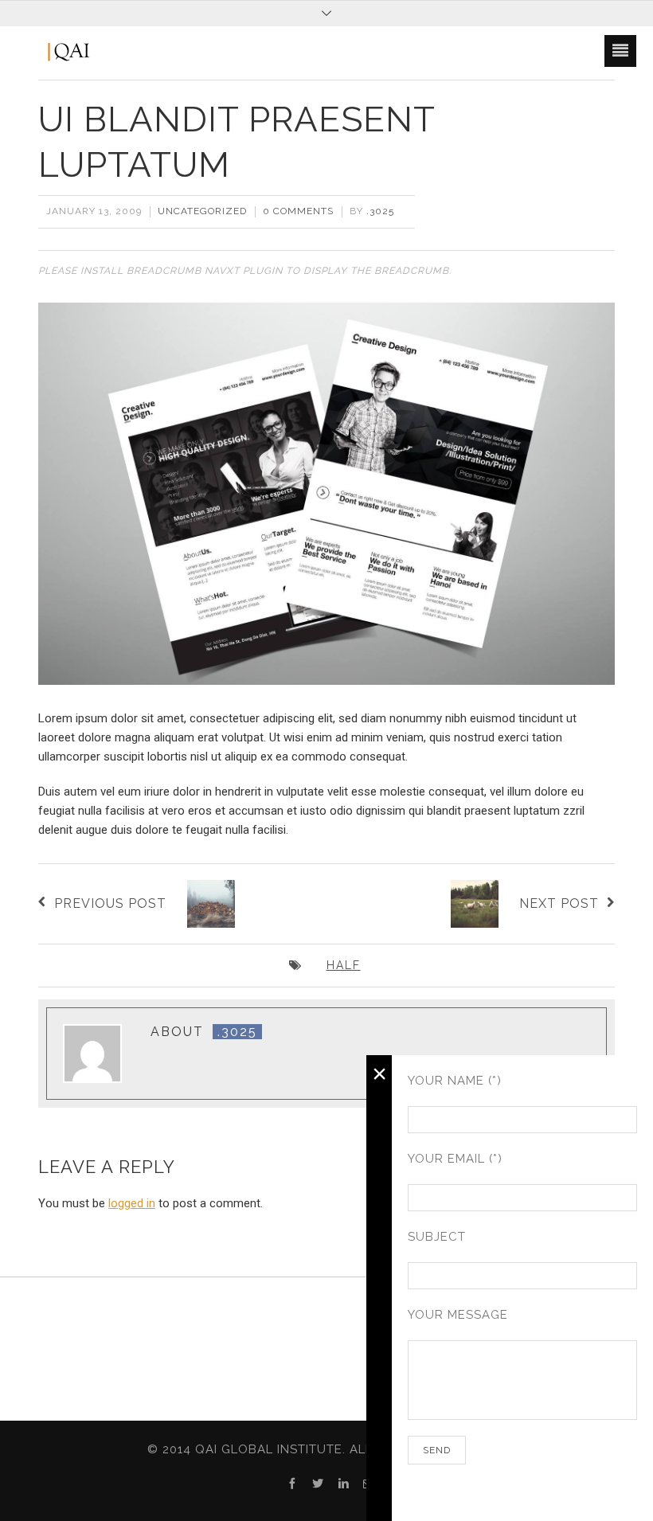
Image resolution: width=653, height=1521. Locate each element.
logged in (131, 1203)
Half (343, 965)
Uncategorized (202, 211)
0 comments (298, 211)
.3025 (380, 211)
